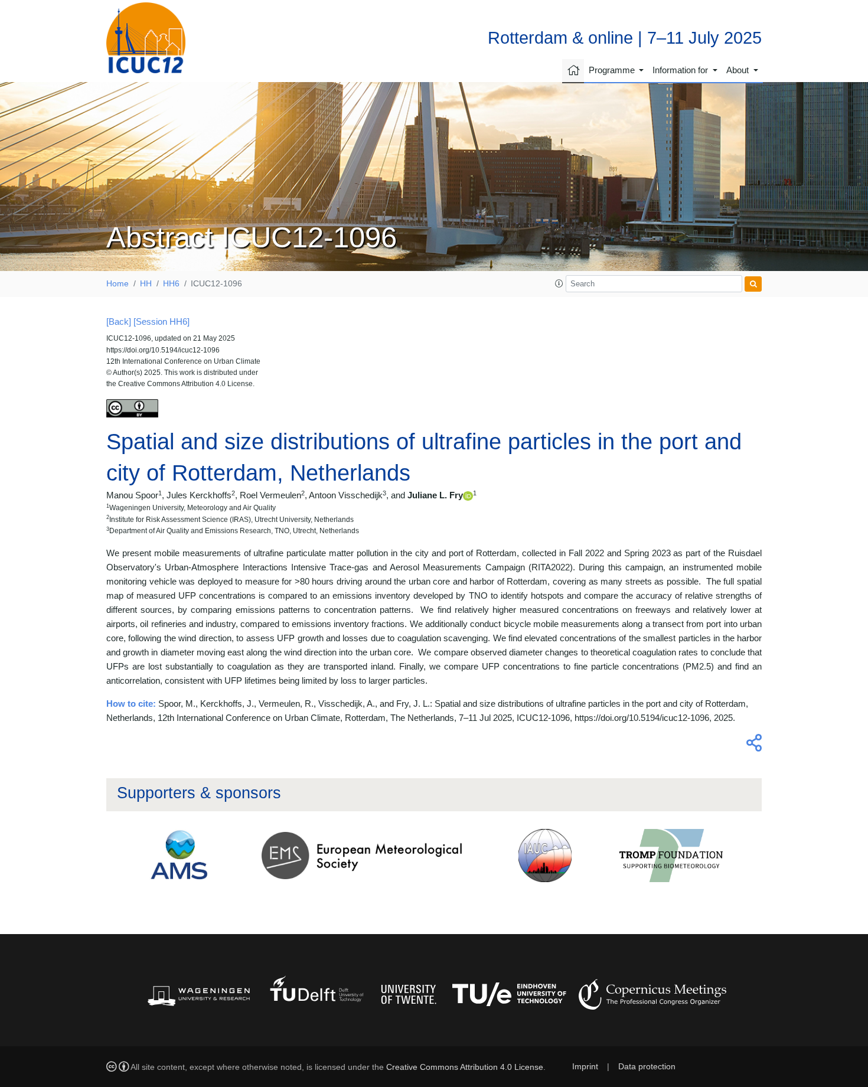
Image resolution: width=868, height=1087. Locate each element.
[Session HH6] (161, 321)
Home (117, 283)
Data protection (647, 1066)
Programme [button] (613, 70)
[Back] (118, 321)
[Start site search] (753, 284)
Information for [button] (681, 70)
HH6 (171, 283)
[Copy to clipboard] (752, 746)
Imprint (585, 1066)
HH (146, 283)
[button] (559, 283)
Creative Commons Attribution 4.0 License (464, 1067)
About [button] (738, 70)
